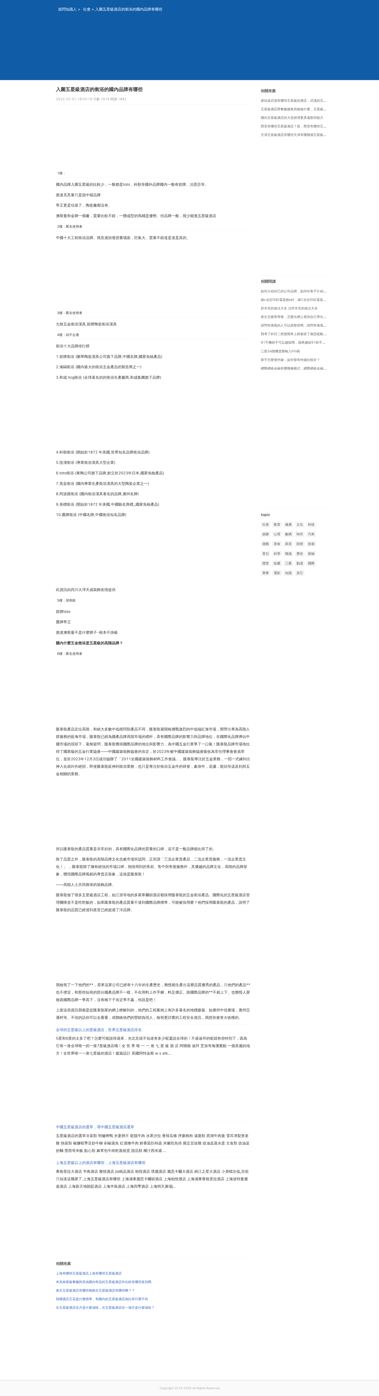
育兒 (265, 554)
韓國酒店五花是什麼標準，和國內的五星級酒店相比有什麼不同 (102, 1299)
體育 (265, 563)
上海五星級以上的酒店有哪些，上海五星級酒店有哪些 (100, 1162)
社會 (87, 9)
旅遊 (311, 544)
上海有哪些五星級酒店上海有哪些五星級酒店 (89, 1273)
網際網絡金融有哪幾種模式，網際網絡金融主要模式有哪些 (303, 368)
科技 (311, 524)
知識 (288, 573)
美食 (277, 544)
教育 (277, 524)
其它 (300, 573)
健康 (288, 524)
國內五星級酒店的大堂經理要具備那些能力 (292, 118)
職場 (288, 554)
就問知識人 (67, 9)
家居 (288, 544)
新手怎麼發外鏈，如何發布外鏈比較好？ (290, 360)
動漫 (300, 563)
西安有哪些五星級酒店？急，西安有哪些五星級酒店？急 (302, 126)
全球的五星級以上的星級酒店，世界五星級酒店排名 (99, 1030)
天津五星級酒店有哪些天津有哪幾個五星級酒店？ (297, 135)
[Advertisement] (184, 49)
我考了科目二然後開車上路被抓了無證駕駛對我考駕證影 (302, 334)
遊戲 (265, 544)
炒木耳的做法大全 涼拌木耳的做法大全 (289, 308)
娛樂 (265, 534)
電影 (277, 573)
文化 (300, 524)
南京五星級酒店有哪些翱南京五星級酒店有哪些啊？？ (95, 1290)
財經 (300, 544)
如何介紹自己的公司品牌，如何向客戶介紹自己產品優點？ (303, 291)
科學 (277, 554)
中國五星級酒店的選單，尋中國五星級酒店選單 (95, 1127)
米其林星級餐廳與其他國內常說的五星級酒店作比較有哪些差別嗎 (103, 1282)
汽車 (311, 534)
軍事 (265, 573)
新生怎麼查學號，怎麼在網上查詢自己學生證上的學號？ (302, 317)
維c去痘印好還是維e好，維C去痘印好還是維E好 (296, 300)
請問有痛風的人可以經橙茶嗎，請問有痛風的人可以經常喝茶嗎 (307, 325)
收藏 (277, 563)
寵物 (311, 554)
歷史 (300, 554)
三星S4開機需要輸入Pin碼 (280, 351)
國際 (311, 563)
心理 (277, 534)
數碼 (288, 534)
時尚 (300, 534)
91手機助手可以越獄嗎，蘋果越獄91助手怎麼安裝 (298, 342)
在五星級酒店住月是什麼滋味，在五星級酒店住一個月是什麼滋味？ (105, 1307)
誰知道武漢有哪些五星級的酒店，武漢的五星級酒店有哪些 (303, 100)
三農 (288, 563)
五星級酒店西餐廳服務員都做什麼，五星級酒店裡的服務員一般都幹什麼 (313, 109)
